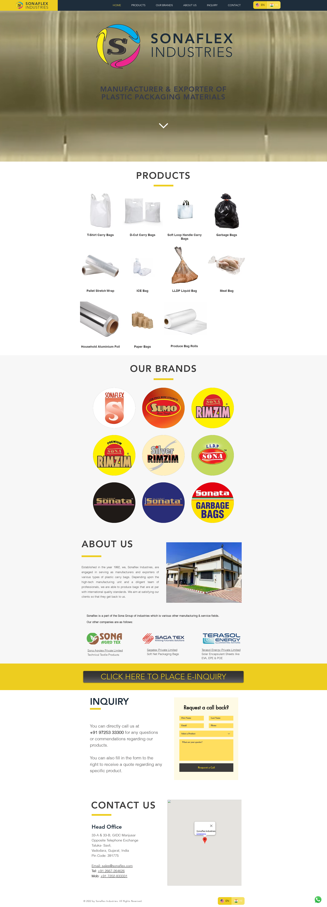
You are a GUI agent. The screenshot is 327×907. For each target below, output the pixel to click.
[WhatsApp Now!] (318, 900)
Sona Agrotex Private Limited (105, 650)
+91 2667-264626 (111, 871)
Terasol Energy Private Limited (221, 650)
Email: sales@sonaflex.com (112, 866)
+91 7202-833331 (113, 876)
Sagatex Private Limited (162, 650)
